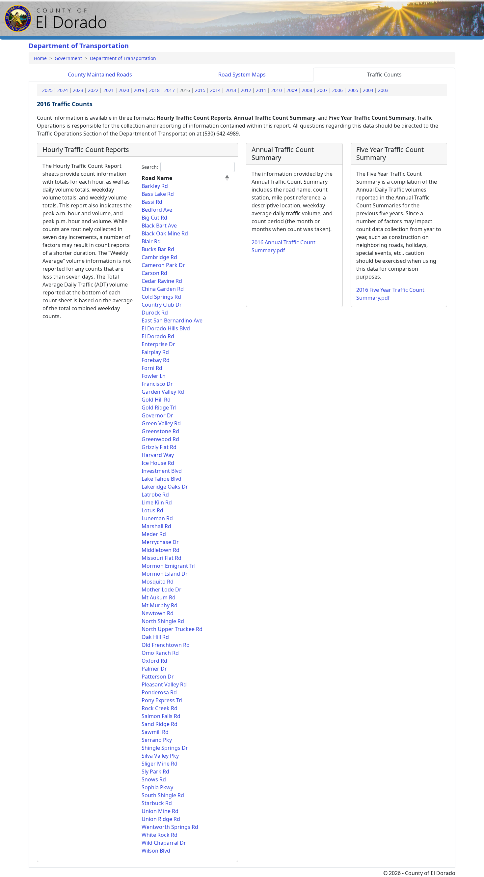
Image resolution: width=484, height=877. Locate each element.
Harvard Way (158, 455)
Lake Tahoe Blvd (161, 478)
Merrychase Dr (160, 542)
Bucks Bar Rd (158, 249)
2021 (108, 90)
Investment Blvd (162, 470)
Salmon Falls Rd (161, 716)
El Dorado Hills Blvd (166, 328)
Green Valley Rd (161, 423)
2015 (200, 90)
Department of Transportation (79, 45)
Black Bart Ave (159, 225)
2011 (261, 90)
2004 (368, 90)
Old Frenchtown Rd (166, 645)
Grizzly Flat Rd (159, 447)
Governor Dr (157, 415)
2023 (78, 90)
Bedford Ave (157, 209)
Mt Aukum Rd (158, 597)
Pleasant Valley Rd (164, 684)
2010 (276, 90)
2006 (337, 90)
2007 (322, 90)
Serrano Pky (157, 739)
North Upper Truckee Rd (172, 629)
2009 (291, 90)
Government (68, 58)
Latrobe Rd (155, 494)
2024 (62, 90)
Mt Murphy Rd (159, 605)
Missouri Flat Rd (161, 557)
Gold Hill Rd (156, 399)
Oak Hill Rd (155, 637)
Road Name (157, 178)
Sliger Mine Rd (159, 763)
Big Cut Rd (154, 217)
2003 (383, 90)
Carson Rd (154, 273)
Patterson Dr (158, 676)
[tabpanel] (242, 474)
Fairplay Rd (155, 352)
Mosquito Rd (158, 581)
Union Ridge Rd (161, 819)
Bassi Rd (152, 201)
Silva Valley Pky (160, 755)
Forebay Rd (156, 360)
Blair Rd (151, 241)
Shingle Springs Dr (165, 747)
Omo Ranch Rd (160, 652)
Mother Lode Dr (161, 589)
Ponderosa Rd (159, 692)
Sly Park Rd (155, 771)
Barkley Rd (155, 186)
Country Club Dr (162, 304)
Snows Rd (154, 779)
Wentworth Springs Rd (170, 827)
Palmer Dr (154, 668)
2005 (353, 90)
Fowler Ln (154, 375)
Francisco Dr (157, 383)
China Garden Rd (163, 288)
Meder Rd (154, 534)
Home (40, 58)
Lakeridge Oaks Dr (165, 486)
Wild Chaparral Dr (164, 842)
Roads (100, 74)
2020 (124, 90)
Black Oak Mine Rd (165, 233)
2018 (154, 90)
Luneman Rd (157, 518)
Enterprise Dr (158, 344)
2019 (139, 90)
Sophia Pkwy (157, 787)
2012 (246, 90)
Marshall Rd (156, 526)
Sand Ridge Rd (159, 724)
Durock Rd (155, 312)
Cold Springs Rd (161, 296)
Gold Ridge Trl (159, 407)
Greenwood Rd (160, 439)
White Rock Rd (159, 834)
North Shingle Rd (163, 621)
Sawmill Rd (155, 732)
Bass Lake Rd (158, 193)
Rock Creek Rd (159, 708)
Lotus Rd (152, 510)
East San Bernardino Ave (172, 320)
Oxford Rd (154, 660)
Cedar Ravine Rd (162, 281)
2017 (169, 90)
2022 (93, 90)
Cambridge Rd (159, 257)
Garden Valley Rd (163, 391)
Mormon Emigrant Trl (169, 565)
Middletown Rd (160, 550)
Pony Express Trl (162, 700)
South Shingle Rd (163, 795)
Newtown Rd (158, 613)
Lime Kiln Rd (157, 502)
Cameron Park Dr (163, 265)
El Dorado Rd (158, 336)
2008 (307, 90)
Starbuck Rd (157, 803)
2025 (47, 90)
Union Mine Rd (160, 811)
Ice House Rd (158, 463)
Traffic (384, 74)
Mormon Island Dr (165, 573)
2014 (215, 90)
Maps (242, 74)
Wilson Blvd (156, 850)
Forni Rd (152, 368)
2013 (231, 90)
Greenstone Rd (160, 431)
